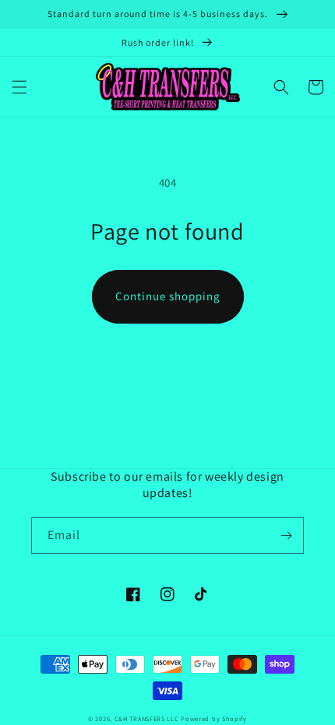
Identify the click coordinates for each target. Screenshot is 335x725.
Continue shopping (167, 296)
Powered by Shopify (214, 718)
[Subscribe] (286, 535)
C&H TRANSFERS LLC (147, 718)
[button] (19, 87)
